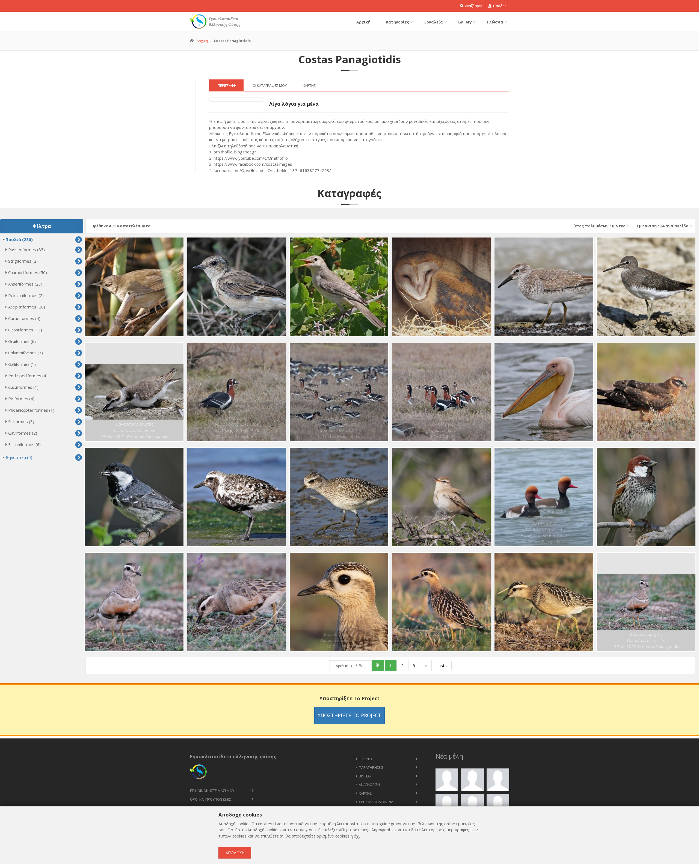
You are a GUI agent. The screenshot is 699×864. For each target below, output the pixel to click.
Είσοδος (499, 6)
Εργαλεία (433, 22)
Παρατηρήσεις (371, 767)
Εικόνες (366, 758)
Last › (441, 665)
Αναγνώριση (369, 784)
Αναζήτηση (473, 6)
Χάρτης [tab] (309, 85)
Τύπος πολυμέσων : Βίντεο (598, 225)
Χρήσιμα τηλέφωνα (376, 801)
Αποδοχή (235, 852)
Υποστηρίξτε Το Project (349, 715)
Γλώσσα (495, 22)
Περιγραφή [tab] (227, 85)
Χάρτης (365, 793)
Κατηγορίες (397, 22)
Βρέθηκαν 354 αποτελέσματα (121, 225)
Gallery (465, 22)
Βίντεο (365, 776)
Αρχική (363, 22)
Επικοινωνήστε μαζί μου (212, 790)
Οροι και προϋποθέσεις (210, 799)
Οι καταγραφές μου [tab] (270, 85)
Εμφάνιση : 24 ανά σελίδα (663, 225)
